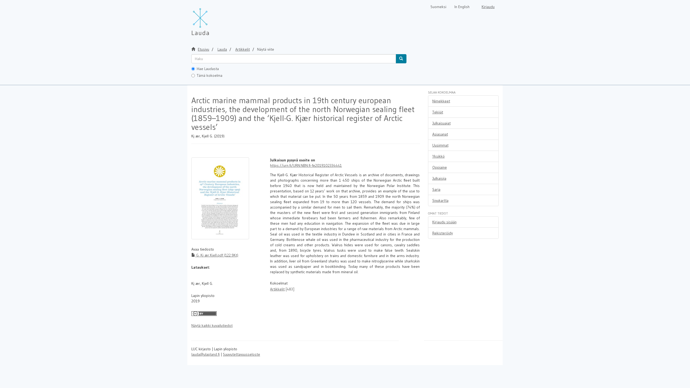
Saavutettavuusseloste (241, 354)
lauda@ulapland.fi (205, 354)
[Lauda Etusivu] (211, 19)
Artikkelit (242, 49)
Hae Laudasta (208, 68)
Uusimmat (440, 145)
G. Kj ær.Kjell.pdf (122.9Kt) (216, 255)
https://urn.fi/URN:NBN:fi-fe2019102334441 (306, 165)
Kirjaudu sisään (444, 222)
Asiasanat (440, 134)
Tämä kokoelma (209, 75)
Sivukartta (440, 200)
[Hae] (401, 58)
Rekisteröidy (442, 233)
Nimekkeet (441, 101)
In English (462, 6)
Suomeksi (438, 6)
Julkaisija (439, 178)
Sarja (436, 189)
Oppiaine (439, 167)
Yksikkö (438, 156)
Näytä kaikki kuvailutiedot (212, 325)
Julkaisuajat (441, 123)
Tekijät (437, 112)
